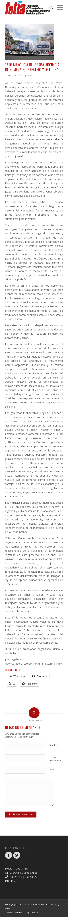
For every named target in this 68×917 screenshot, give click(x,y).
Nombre (54, 747)
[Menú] (58, 7)
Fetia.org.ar (24, 904)
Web (52, 769)
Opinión (28, 75)
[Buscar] (49, 7)
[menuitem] (49, 7)
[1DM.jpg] (29, 42)
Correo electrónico (55, 760)
